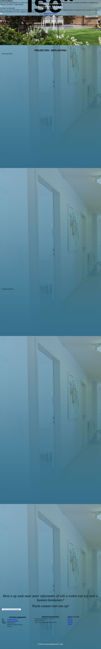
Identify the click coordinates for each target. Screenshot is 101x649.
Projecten (70, 622)
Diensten (70, 620)
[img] (50, 6)
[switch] (1, 21)
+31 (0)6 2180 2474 (12, 619)
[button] (50, 28)
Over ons (70, 619)
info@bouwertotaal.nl (12, 621)
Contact (70, 624)
